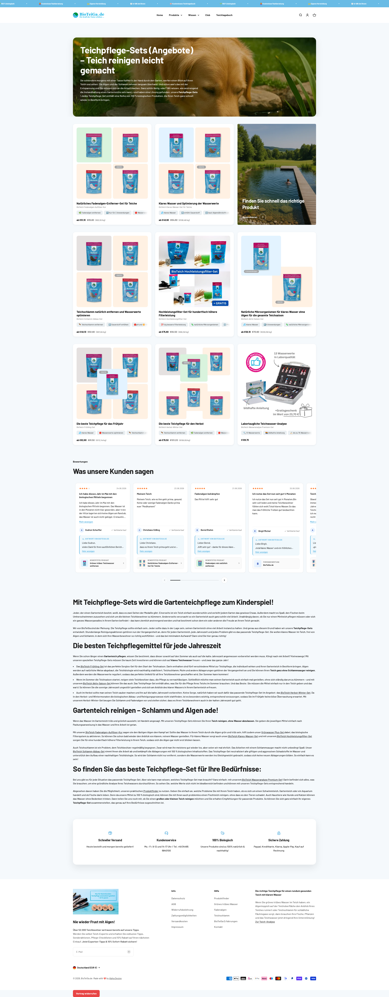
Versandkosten (179, 921)
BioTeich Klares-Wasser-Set (243, 736)
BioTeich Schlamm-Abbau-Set (89, 751)
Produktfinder (150, 790)
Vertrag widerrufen (86, 993)
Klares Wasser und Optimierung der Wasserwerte (189, 203)
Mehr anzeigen (86, 522)
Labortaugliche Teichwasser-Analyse (264, 423)
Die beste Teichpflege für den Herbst (181, 423)
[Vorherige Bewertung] (164, 580)
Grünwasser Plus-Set (272, 732)
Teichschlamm (221, 915)
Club (207, 15)
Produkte (174, 15)
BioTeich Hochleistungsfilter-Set (294, 736)
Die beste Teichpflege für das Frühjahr (100, 423)
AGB (173, 904)
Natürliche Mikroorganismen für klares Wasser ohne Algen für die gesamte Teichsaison (273, 313)
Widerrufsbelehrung (182, 909)
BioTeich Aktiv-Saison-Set (97, 683)
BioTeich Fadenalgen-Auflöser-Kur (103, 732)
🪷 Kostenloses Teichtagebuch (118, 4)
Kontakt (218, 926)
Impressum (177, 926)
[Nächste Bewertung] (224, 580)
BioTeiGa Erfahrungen (226, 921)
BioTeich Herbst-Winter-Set (295, 692)
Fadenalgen (220, 909)
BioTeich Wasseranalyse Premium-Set (262, 779)
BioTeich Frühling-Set (92, 666)
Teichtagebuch (224, 15)
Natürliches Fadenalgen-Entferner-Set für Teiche (107, 203)
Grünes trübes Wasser (226, 904)
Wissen (192, 15)
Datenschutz (178, 898)
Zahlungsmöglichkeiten (184, 915)
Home (160, 15)
